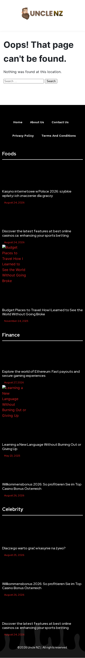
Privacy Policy (23, 135)
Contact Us (60, 122)
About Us (37, 122)
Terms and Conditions (58, 135)
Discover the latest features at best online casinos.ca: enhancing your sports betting (36, 233)
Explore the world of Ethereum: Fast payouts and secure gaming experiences (41, 373)
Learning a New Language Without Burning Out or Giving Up (41, 446)
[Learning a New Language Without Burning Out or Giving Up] (14, 402)
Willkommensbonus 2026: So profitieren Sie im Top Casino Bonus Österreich (42, 486)
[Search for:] (24, 81)
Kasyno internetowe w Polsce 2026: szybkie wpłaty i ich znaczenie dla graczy (36, 193)
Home (17, 122)
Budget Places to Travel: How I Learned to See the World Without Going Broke (42, 312)
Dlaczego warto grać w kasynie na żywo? (34, 548)
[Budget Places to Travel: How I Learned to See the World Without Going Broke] (14, 264)
